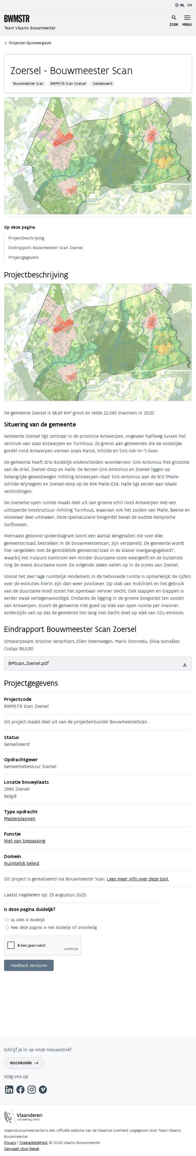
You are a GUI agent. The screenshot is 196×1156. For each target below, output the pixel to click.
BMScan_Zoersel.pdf (28, 663)
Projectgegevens (23, 257)
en (190, 5)
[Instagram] (32, 1090)
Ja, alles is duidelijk (28, 919)
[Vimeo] (43, 1090)
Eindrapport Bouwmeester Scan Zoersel (45, 247)
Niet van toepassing (24, 841)
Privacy (10, 1142)
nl (182, 5)
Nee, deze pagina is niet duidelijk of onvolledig (54, 927)
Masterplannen (19, 819)
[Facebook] (20, 1090)
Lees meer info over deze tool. (138, 879)
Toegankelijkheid (33, 1142)
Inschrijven (21, 1063)
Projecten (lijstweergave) (30, 42)
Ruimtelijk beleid (21, 863)
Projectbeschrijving (26, 237)
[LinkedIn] (9, 1090)
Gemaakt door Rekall (21, 1148)
